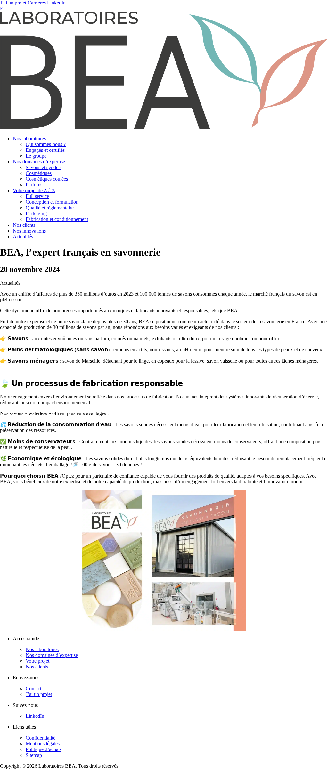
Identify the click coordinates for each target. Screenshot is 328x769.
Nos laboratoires (29, 138)
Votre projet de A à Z (34, 190)
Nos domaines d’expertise (39, 161)
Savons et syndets (44, 167)
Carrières (37, 2)
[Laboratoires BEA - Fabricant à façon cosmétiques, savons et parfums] (164, 127)
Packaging (36, 213)
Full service (37, 196)
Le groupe (36, 156)
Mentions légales (43, 743)
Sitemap (34, 755)
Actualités (23, 236)
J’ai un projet (13, 2)
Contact (33, 688)
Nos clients (24, 225)
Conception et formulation (52, 202)
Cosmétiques (39, 173)
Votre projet (37, 661)
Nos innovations (29, 230)
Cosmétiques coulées (47, 179)
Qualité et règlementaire (50, 207)
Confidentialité (40, 737)
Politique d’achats (44, 749)
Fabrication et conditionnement (57, 219)
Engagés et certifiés (45, 150)
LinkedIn (56, 2)
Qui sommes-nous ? (46, 144)
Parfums (34, 184)
